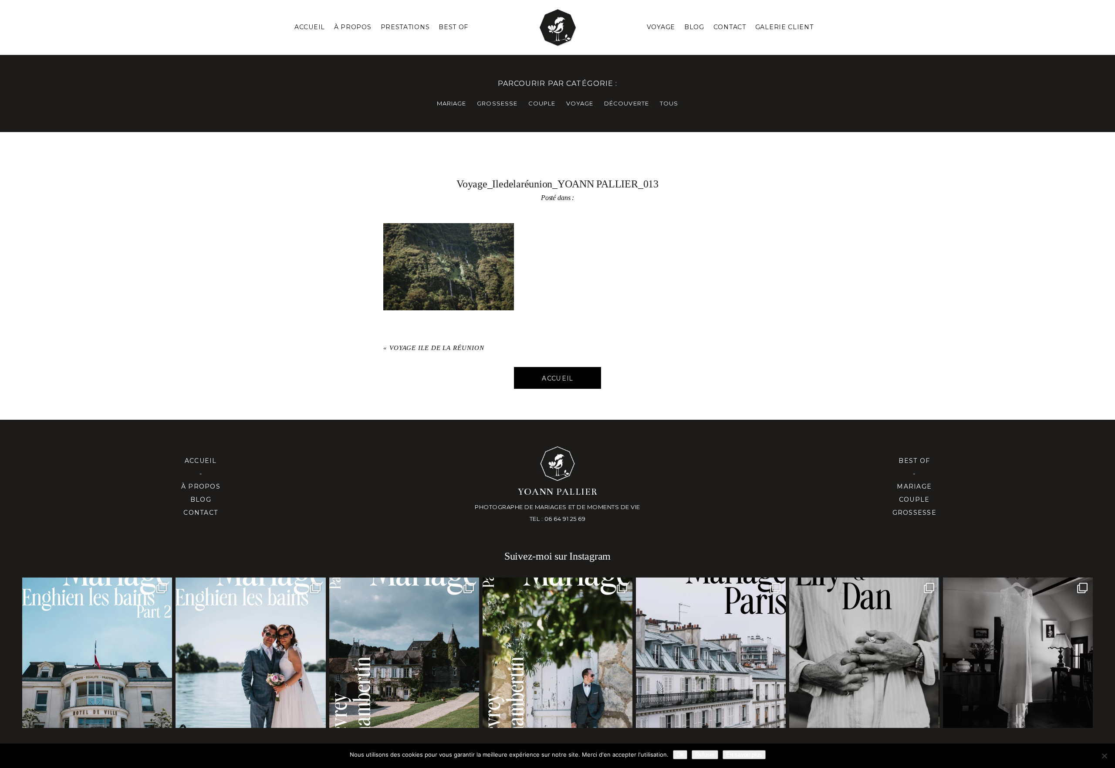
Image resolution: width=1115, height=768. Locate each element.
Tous (669, 103)
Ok (680, 754)
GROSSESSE (497, 103)
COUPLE (541, 103)
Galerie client (784, 27)
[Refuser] (1104, 755)
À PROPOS (353, 27)
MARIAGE (451, 103)
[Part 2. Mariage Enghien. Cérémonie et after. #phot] (97, 652)
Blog (694, 27)
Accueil (309, 27)
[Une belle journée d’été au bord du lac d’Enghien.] (250, 652)
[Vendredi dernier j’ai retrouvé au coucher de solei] (864, 652)
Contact (729, 27)
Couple (914, 499)
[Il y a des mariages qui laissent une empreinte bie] (557, 652)
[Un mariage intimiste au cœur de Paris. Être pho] (711, 652)
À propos (200, 486)
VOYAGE (579, 103)
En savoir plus (744, 754)
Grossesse (914, 513)
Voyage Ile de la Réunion (436, 347)
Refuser (705, 754)
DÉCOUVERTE (626, 103)
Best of (914, 461)
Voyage (661, 27)
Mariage (914, 486)
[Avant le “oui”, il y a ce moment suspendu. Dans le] (1018, 652)
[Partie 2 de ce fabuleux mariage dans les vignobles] (404, 652)
